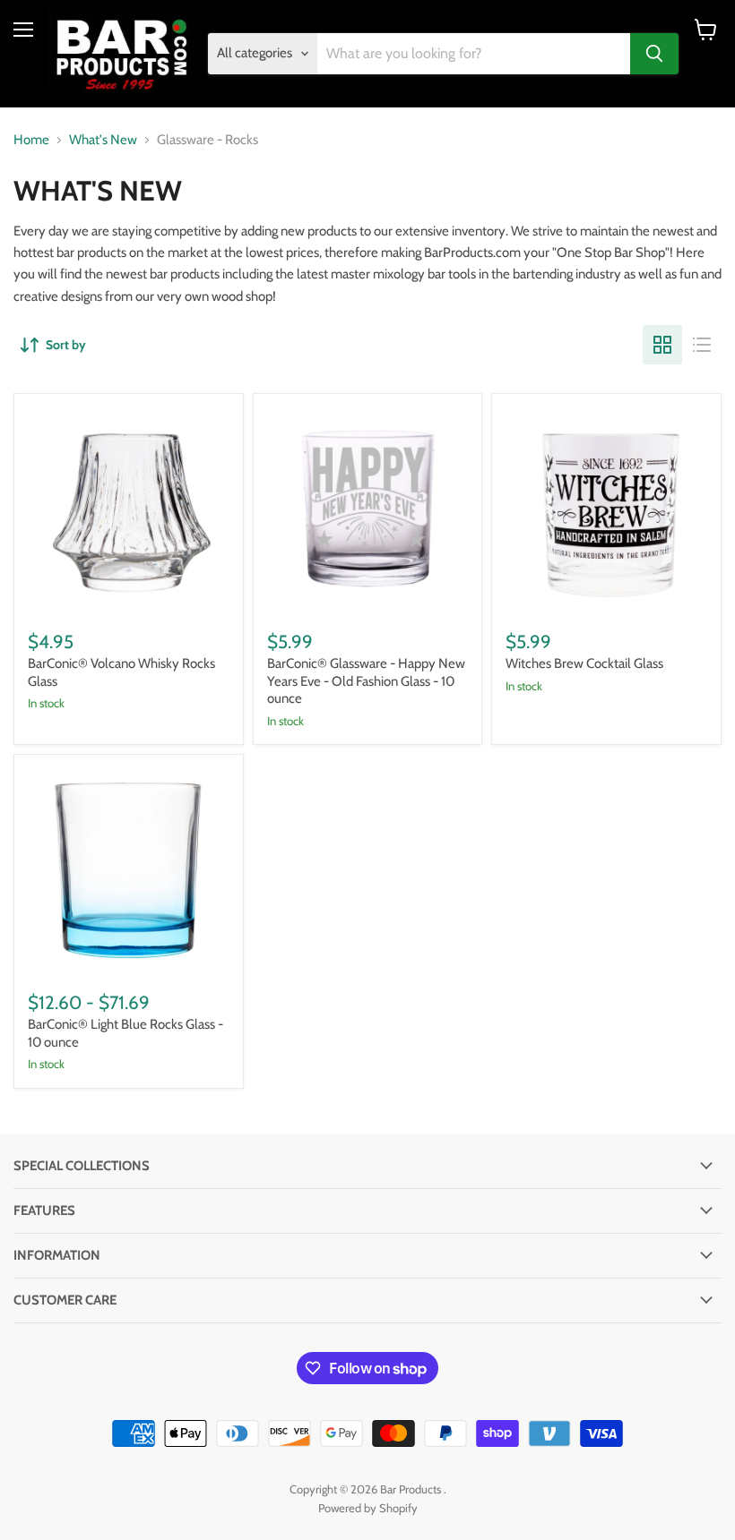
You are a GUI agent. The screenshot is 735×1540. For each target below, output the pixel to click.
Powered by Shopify (368, 1508)
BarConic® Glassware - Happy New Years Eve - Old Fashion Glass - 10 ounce (366, 680)
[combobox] (474, 53)
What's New (103, 140)
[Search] (654, 53)
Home (31, 140)
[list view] (702, 344)
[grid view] (662, 344)
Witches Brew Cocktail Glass (584, 663)
